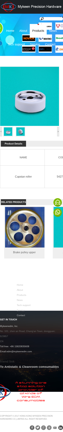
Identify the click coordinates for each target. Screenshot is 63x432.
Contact (50, 44)
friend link (7, 361)
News (53, 30)
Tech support (16, 44)
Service (35, 44)
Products (38, 30)
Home (10, 30)
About (23, 30)
